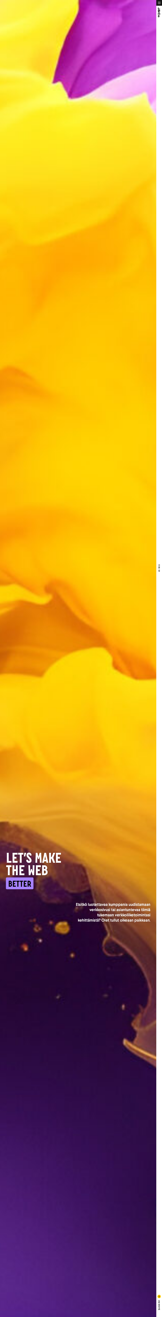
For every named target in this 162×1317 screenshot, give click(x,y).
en (159, 567)
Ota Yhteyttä (159, 1305)
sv (159, 571)
